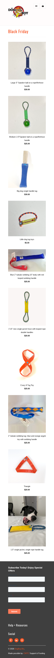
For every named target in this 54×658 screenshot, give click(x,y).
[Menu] (36, 6)
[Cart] (43, 6)
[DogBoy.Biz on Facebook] (11, 640)
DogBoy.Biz (19, 649)
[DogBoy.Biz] (18, 14)
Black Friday (18, 31)
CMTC (27, 653)
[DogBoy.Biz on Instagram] (22, 640)
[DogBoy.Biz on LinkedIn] (16, 640)
